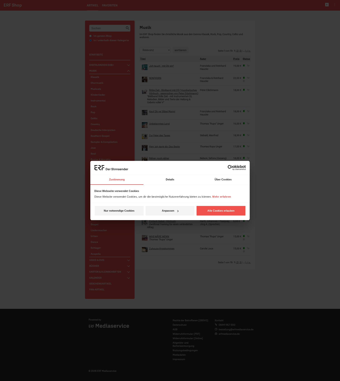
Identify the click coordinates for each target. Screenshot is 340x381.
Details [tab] (170, 179)
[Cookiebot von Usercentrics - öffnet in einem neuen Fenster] (230, 167)
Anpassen (168, 210)
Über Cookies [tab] (223, 179)
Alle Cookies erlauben (220, 210)
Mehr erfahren (221, 196)
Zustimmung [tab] (117, 179)
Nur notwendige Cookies (119, 210)
